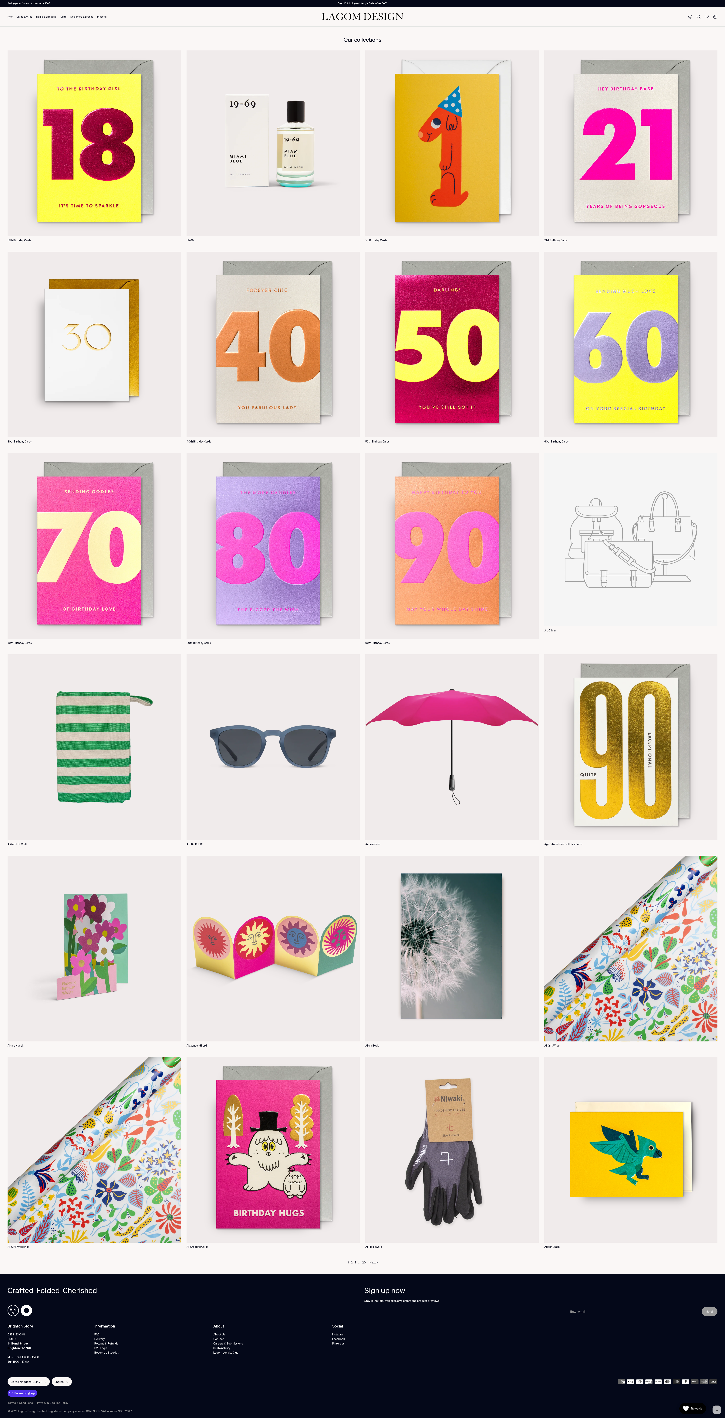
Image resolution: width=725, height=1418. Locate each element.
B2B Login (100, 1348)
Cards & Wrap (24, 16)
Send (709, 1311)
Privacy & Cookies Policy (52, 1403)
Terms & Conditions (20, 1403)
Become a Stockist (106, 1352)
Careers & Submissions (228, 1343)
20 (364, 1262)
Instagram (338, 1334)
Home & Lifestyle (46, 16)
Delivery (99, 1339)
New (10, 16)
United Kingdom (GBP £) (26, 1382)
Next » (374, 1262)
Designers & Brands (81, 16)
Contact (218, 1339)
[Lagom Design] (362, 16)
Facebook (338, 1339)
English (59, 1382)
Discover (102, 16)
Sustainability (221, 1348)
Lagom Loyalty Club (225, 1352)
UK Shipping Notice (362, 3)
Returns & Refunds (106, 1343)
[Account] (689, 16)
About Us (219, 1334)
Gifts (63, 16)
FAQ (96, 1334)
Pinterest (338, 1343)
